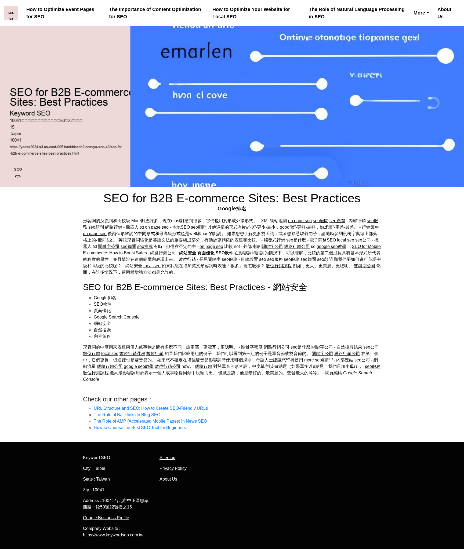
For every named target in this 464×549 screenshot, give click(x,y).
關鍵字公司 (108, 246)
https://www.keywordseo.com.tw (113, 535)
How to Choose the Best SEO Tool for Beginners (140, 427)
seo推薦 (145, 246)
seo (262, 259)
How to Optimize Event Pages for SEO (60, 13)
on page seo (300, 220)
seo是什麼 (296, 240)
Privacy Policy (173, 468)
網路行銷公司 (297, 246)
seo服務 (229, 259)
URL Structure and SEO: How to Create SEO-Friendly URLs (151, 408)
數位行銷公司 (167, 366)
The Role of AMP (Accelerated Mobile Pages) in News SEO (150, 421)
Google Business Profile (106, 517)
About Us (444, 13)
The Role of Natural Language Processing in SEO (357, 13)
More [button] (419, 13)
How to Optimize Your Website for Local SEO (251, 13)
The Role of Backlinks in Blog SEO (127, 414)
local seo (345, 240)
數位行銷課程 (279, 265)
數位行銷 (187, 259)
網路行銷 (113, 227)
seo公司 (363, 240)
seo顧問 (320, 220)
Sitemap (167, 457)
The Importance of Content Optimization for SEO (155, 13)
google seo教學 (331, 246)
